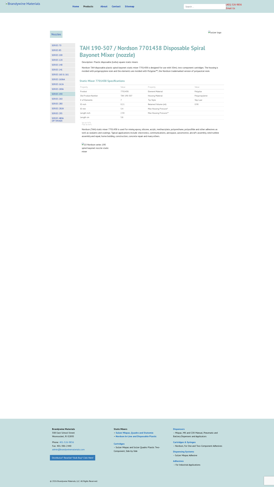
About (103, 6)
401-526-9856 (66, 442)
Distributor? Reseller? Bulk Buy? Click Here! (72, 457)
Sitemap (129, 6)
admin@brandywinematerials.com (68, 449)
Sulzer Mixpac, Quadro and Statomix (135, 432)
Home (75, 6)
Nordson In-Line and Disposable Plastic (136, 436)
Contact (116, 6)
